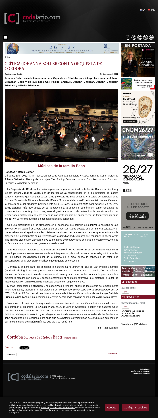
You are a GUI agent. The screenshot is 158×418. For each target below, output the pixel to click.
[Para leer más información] (62, 52)
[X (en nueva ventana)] (133, 37)
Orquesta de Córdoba (37, 337)
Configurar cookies (135, 407)
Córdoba (15, 337)
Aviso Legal (145, 369)
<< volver (11, 354)
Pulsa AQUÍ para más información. (58, 407)
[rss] (145, 37)
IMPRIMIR (112, 353)
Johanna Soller (70, 338)
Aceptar (111, 407)
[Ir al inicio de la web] (31, 23)
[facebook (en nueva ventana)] (128, 37)
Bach (57, 337)
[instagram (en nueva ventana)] (139, 37)
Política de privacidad (140, 371)
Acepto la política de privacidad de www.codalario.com (132, 313)
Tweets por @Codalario (134, 324)
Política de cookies (141, 374)
